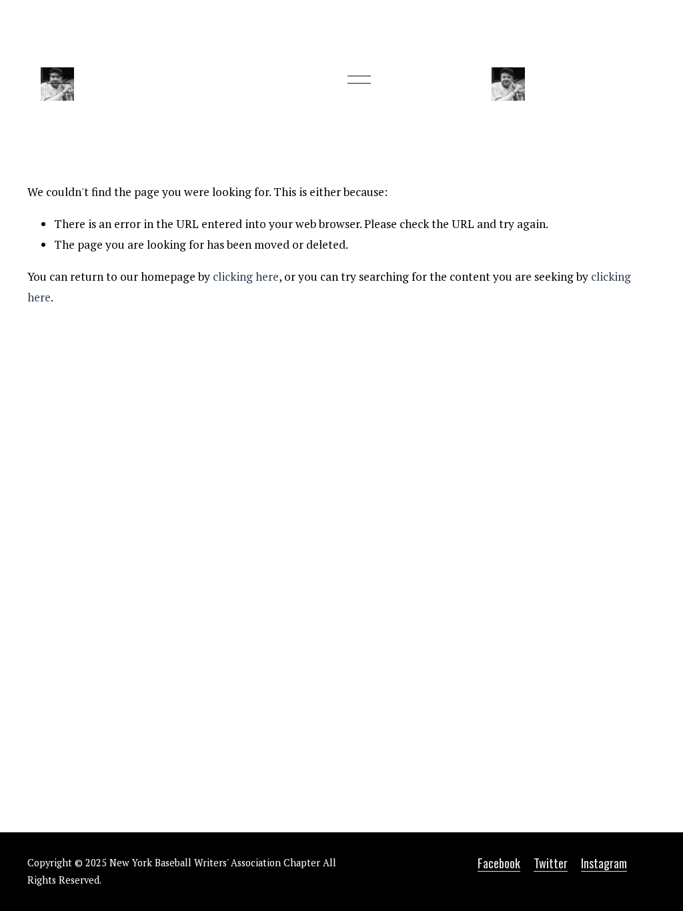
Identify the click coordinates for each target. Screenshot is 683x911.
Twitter (551, 863)
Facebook (499, 863)
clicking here (246, 276)
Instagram (604, 863)
